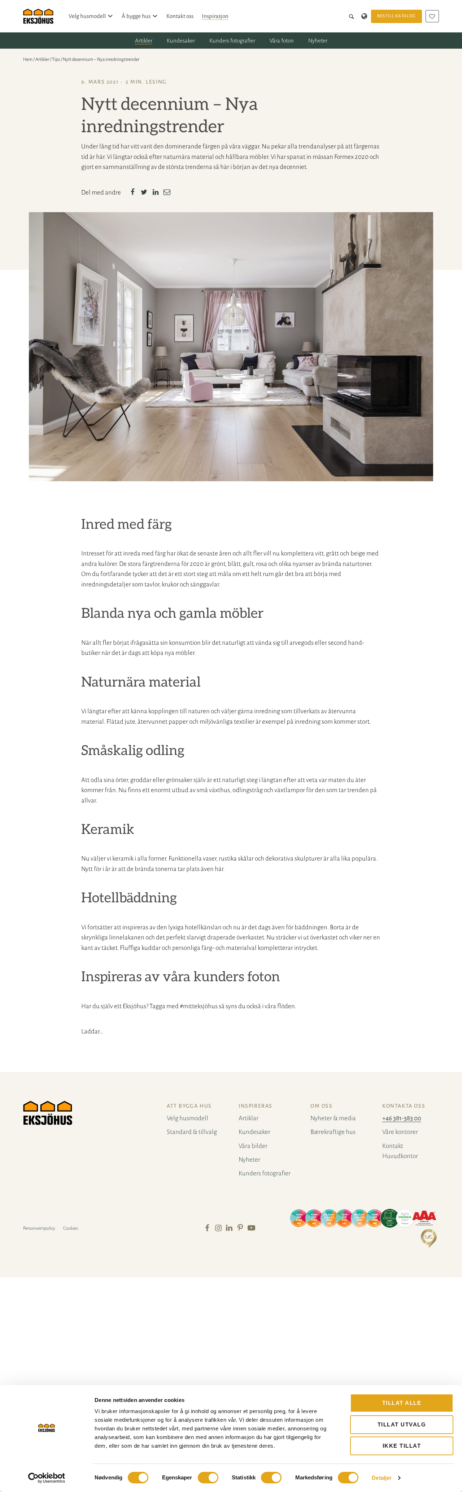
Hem (27, 59)
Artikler (143, 40)
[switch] (208, 1477)
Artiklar (248, 1118)
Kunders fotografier (232, 40)
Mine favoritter (432, 16)
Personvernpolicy (39, 1228)
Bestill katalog (396, 16)
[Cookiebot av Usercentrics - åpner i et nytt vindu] (46, 1478)
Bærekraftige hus (333, 1132)
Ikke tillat (402, 1446)
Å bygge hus (136, 16)
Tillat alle (402, 1403)
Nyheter (317, 40)
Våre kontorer (400, 1132)
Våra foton (282, 40)
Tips (56, 59)
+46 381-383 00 (401, 1118)
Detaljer (382, 1478)
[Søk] (352, 16)
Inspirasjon (215, 16)
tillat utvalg (402, 1424)
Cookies (70, 1228)
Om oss (321, 1106)
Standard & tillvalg (192, 1132)
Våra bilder (253, 1146)
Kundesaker (181, 40)
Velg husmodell (87, 16)
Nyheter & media (333, 1118)
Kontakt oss (179, 16)
